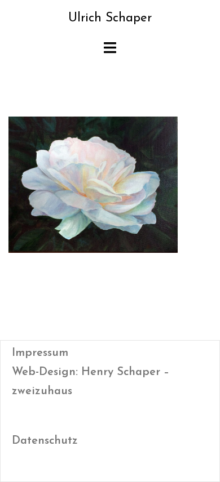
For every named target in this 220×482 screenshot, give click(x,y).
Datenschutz (45, 441)
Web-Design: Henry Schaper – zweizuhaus (90, 382)
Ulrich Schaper (110, 18)
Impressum (40, 353)
